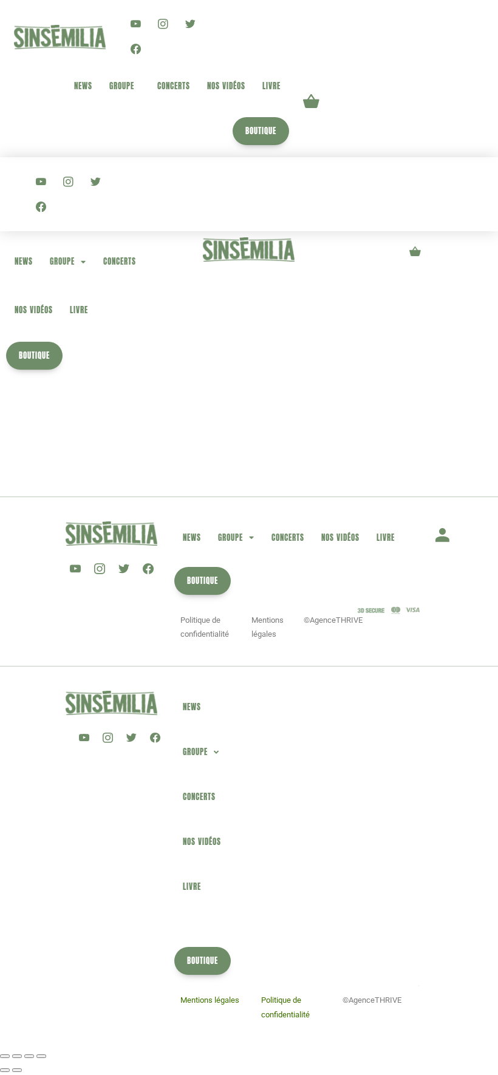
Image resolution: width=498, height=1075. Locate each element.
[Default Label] (136, 24)
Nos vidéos (226, 86)
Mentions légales (209, 1000)
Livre (271, 86)
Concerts (173, 86)
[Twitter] (190, 24)
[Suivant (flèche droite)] (17, 1070)
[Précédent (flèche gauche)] (5, 1070)
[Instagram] (163, 24)
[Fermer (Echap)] (41, 1056)
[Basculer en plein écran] (17, 1056)
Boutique (260, 131)
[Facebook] (136, 48)
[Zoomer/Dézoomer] (5, 1056)
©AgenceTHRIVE (333, 620)
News (83, 86)
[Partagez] (29, 1056)
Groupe (121, 86)
